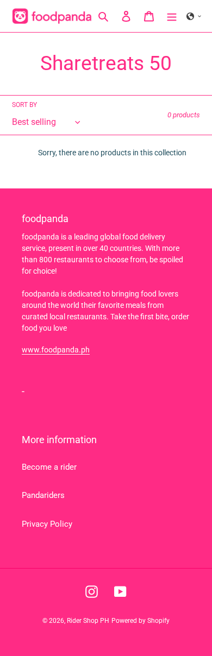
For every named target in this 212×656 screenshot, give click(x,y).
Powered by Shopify (140, 621)
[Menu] (171, 16)
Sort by (24, 105)
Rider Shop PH (88, 621)
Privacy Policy (47, 524)
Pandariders (43, 495)
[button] (194, 16)
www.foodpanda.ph (56, 349)
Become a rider (49, 467)
